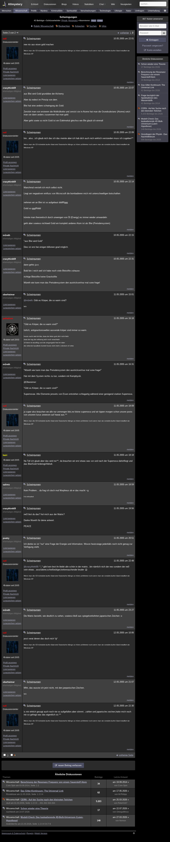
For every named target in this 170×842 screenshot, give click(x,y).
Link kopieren (9, 75)
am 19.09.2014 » (121, 782)
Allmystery (15, 4)
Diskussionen (50, 4)
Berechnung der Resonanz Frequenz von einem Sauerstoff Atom (54, 782)
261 (41, 803)
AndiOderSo (11, 824)
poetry (6, 538)
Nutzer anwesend (153, 19)
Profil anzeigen (10, 68)
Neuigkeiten (126, 4)
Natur (128, 11)
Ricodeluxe (11, 794)
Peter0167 (122, 803)
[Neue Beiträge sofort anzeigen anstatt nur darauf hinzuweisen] (13, 755)
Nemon (122, 821)
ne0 (4, 38)
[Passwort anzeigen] (163, 35)
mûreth (6, 235)
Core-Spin (10, 785)
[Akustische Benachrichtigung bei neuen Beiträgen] (6, 755)
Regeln (30, 833)
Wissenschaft (21, 11)
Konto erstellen (154, 50)
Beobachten (64, 26)
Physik (64, 20)
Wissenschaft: (13, 782)
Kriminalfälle (57, 11)
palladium (8, 318)
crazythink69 (9, 88)
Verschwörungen (88, 11)
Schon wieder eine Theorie (34, 808)
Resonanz (73, 20)
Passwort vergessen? (152, 45)
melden (130, 82)
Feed (94, 21)
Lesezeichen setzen (12, 78)
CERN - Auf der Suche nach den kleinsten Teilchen (47, 799)
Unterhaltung (154, 11)
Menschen (6, 11)
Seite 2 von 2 (9, 32)
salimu (6, 484)
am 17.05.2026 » (121, 791)
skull (8, 803)
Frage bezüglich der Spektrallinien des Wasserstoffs (150, 99)
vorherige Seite (126, 755)
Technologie (105, 11)
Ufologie (118, 11)
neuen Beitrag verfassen (70, 765)
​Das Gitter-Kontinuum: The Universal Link (42, 791)
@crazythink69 (31, 566)
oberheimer (9, 294)
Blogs (64, 4)
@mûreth (28, 300)
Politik (34, 11)
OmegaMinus (123, 812)
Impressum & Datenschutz (13, 833)
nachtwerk (10, 812)
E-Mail (100, 21)
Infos (104, 26)
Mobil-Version (41, 833)
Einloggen (154, 40)
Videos (75, 4)
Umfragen (139, 11)
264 (53, 803)
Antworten (79, 26)
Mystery (44, 11)
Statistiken (89, 4)
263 (49, 803)
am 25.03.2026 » (121, 799)
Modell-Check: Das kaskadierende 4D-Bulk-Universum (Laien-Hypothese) (152, 124)
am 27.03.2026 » (121, 817)
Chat (102, 4)
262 (45, 803)
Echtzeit (34, 4)
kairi (5, 455)
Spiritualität (72, 11)
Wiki (113, 4)
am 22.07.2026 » (121, 808)
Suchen (93, 26)
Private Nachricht (11, 72)
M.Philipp (122, 794)
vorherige (124, 32)
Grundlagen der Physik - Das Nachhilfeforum (154, 137)
